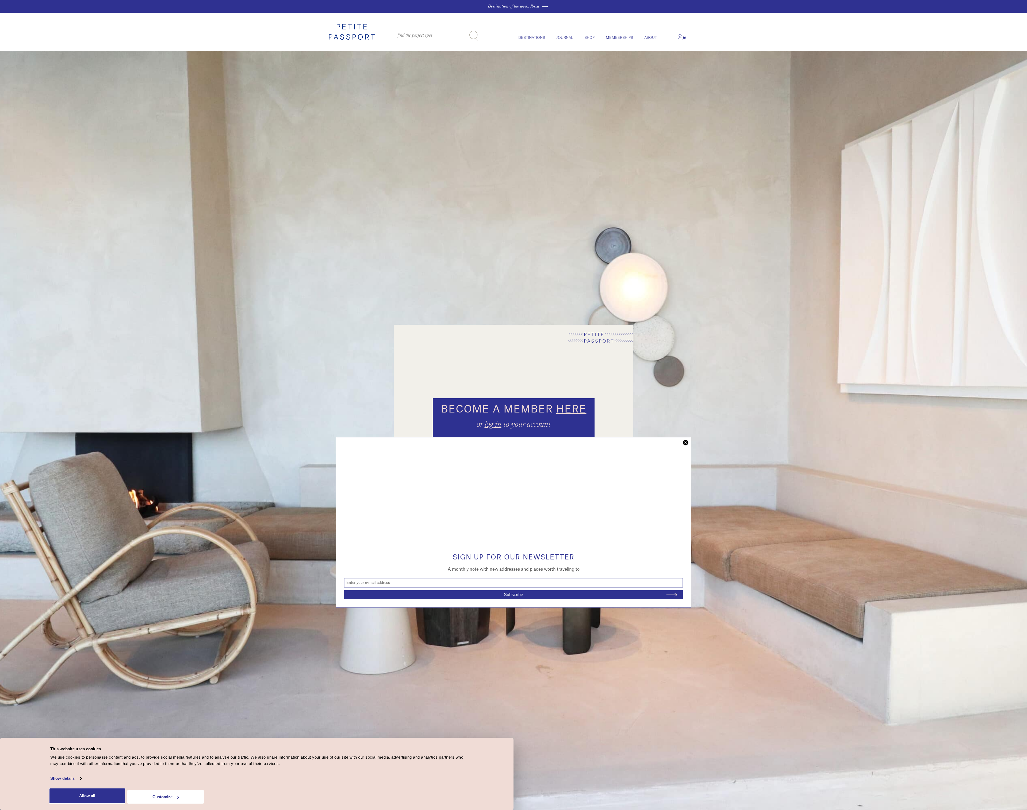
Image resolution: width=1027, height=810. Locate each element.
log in (493, 425)
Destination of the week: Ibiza (513, 6)
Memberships (619, 37)
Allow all (87, 795)
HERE (571, 409)
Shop (589, 37)
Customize (162, 796)
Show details (62, 778)
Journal (564, 37)
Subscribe (513, 594)
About (650, 37)
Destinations (531, 37)
